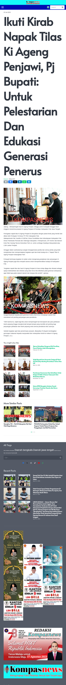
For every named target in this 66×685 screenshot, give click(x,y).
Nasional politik (14, 452)
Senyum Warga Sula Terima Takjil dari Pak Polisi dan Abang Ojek (36, 425)
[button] (31, 432)
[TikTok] (35, 463)
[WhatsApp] (43, 463)
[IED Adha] (13, 575)
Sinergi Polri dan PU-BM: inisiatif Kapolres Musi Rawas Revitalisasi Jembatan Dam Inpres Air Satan (47, 477)
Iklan (4, 452)
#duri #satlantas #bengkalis (9, 450)
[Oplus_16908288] (33, 2)
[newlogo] (33, 671)
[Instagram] (31, 463)
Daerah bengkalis (24, 450)
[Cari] (63, 7)
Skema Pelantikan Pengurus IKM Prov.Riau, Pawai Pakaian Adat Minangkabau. (46, 347)
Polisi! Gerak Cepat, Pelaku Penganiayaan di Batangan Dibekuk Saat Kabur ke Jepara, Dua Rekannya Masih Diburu (47, 490)
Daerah (6, 179)
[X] (27, 463)
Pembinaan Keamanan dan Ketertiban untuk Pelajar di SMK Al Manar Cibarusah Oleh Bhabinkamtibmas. (47, 375)
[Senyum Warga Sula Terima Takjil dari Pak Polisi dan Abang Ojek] (37, 407)
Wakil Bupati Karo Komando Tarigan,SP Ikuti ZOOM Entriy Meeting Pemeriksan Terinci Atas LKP (47, 361)
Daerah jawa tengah (43, 450)
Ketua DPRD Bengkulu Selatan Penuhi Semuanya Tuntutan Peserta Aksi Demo (45, 387)
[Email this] (6, 181)
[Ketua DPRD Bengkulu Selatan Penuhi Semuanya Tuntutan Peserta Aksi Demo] (9, 386)
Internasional (8, 452)
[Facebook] (23, 463)
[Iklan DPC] (33, 575)
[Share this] (10, 181)
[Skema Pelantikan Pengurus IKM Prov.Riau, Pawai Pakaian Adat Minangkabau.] (9, 346)
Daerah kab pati (57, 450)
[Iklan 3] (52, 575)
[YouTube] (39, 463)
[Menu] (2, 7)
